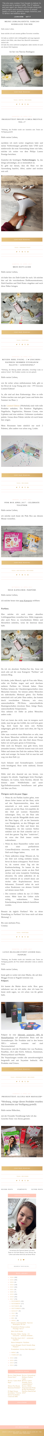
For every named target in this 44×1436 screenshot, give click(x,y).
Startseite (22, 1189)
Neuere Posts (7, 1189)
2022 (12, 1287)
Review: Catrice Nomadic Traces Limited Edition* (27, 1382)
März (14, 1352)
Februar (16, 1355)
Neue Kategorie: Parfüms (22, 590)
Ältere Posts (37, 1189)
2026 (12, 1277)
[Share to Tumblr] (25, 104)
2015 (12, 1360)
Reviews (28, 100)
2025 (12, 1280)
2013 (12, 1365)
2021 (12, 1289)
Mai (13, 1318)
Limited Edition (13, 406)
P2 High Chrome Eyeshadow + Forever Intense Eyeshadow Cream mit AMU (14, 1393)
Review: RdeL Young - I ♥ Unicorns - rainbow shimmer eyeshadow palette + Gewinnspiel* (22, 362)
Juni (14, 1315)
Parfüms (25, 340)
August (15, 1311)
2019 (12, 1294)
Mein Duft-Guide (22, 267)
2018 (12, 1296)
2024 (12, 1282)
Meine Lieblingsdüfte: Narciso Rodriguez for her (22, 1323)
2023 (12, 1284)
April (14, 1320)
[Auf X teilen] (16, 104)
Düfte (21, 100)
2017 (12, 1299)
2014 (12, 1362)
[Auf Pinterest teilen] (22, 104)
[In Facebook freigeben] (19, 104)
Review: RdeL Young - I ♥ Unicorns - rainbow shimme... (22, 1334)
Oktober (16, 1306)
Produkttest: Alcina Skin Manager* (22, 1097)
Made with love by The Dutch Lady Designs (27, 1432)
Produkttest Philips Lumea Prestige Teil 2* (20, 1327)
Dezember (16, 1301)
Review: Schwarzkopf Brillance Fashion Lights (28, 1377)
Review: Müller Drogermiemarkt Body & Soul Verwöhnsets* (29, 1387)
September (17, 1308)
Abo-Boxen (21, 570)
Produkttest (25, 247)
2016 (12, 1358)
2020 (12, 1292)
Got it (28, 17)
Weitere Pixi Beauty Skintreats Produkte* (14, 1387)
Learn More (18, 17)
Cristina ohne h (14, 1432)
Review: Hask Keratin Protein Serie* (14, 1376)
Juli (14, 1313)
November (16, 1303)
